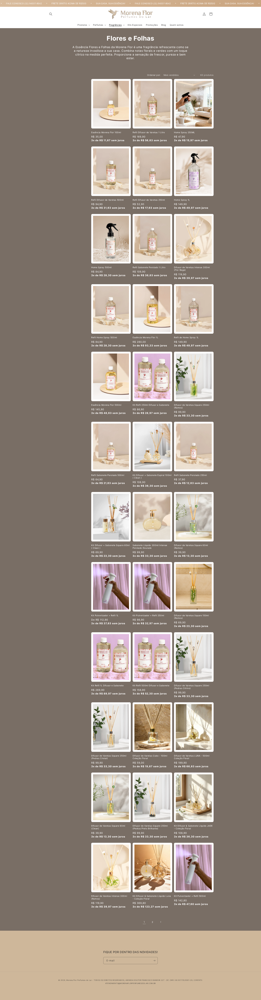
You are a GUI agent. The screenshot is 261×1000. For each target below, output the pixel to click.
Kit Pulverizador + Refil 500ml (190, 896)
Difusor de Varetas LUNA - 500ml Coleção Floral (191, 757)
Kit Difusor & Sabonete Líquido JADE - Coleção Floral (193, 827)
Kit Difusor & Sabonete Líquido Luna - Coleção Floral (152, 897)
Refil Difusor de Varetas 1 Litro (149, 132)
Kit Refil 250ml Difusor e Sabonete (151, 405)
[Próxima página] (160, 922)
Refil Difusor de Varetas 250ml (149, 200)
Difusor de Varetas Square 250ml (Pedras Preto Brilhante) (150, 827)
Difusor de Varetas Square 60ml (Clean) (108, 827)
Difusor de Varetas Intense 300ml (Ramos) (109, 897)
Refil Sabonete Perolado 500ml (107, 475)
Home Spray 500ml (101, 267)
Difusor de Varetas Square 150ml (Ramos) (191, 616)
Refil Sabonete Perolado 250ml (190, 475)
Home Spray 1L (182, 200)
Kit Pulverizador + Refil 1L (105, 615)
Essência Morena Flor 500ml (106, 405)
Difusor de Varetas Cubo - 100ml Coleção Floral (150, 757)
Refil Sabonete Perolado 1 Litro (149, 267)
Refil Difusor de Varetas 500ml (107, 200)
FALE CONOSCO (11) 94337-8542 (116, 3)
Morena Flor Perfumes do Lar (79, 980)
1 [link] (144, 921)
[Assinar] (154, 960)
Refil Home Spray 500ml (104, 337)
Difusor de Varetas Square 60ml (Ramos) (191, 546)
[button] (50, 14)
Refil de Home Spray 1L (186, 337)
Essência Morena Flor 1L (145, 337)
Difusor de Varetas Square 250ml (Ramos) (191, 406)
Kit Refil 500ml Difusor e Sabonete (151, 685)
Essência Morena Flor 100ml (106, 132)
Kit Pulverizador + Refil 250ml (148, 615)
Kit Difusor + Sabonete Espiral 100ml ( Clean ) (152, 476)
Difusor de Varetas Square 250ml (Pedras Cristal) (108, 757)
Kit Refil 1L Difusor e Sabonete (107, 685)
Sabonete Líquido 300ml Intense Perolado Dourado (150, 546)
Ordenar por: (154, 75)
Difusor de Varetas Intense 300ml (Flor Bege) (192, 268)
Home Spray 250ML (184, 132)
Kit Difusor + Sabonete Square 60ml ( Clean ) (110, 546)
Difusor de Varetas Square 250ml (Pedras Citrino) (191, 686)
